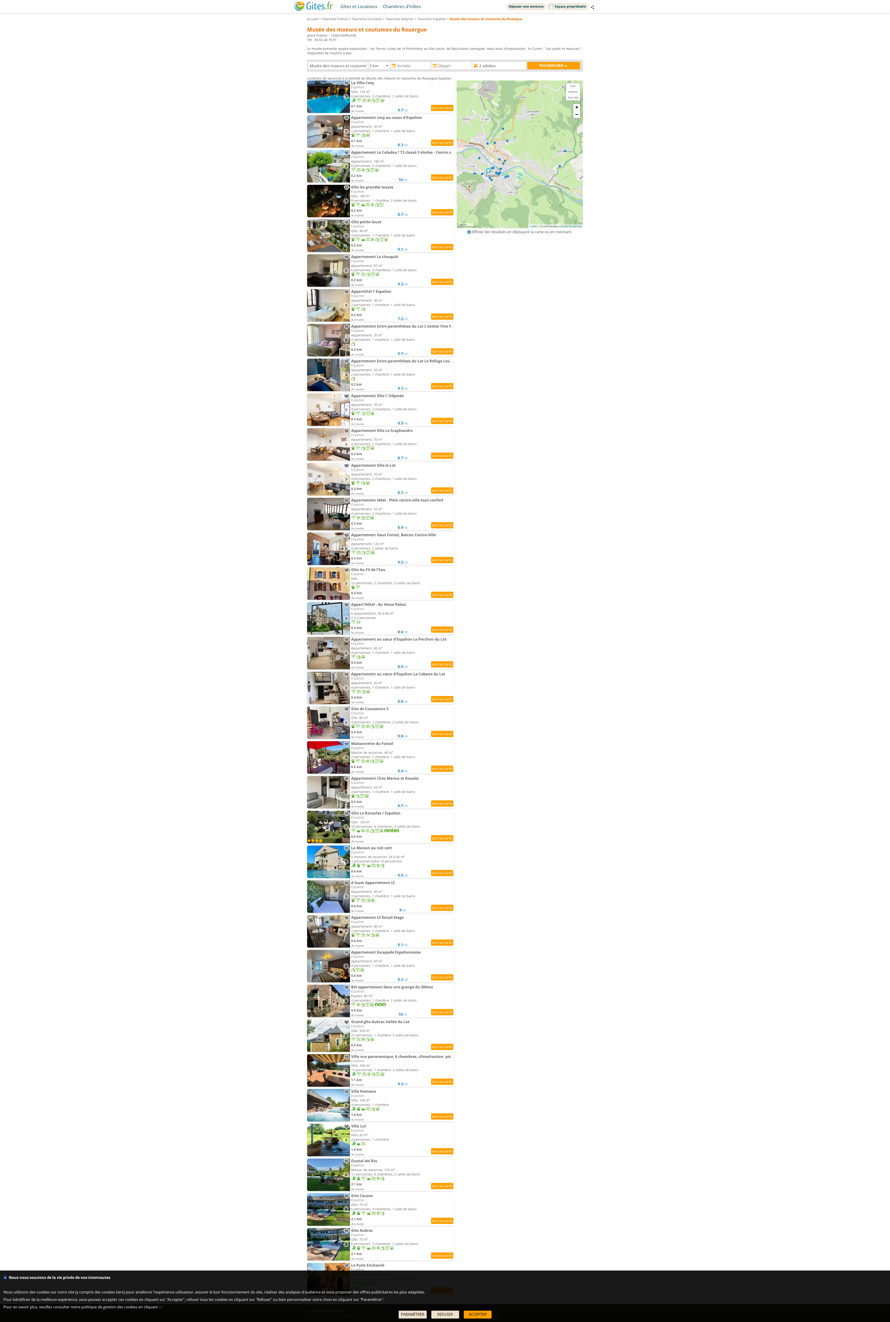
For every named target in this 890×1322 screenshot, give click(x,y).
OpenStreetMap (572, 226)
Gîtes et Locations (358, 6)
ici (160, 1306)
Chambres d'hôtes (402, 6)
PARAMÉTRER (412, 1314)
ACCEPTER (477, 1314)
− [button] (576, 114)
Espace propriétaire (570, 6)
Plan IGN (573, 97)
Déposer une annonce (526, 6)
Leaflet (533, 226)
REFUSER (445, 1314)
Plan (573, 86)
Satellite (573, 91)
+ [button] (576, 107)
